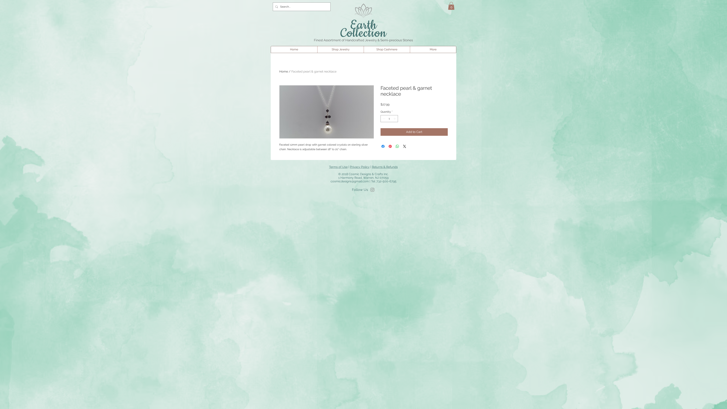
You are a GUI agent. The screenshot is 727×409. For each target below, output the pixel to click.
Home (283, 71)
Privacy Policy (360, 167)
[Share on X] (404, 146)
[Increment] (395, 118)
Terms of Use (338, 167)
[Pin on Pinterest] (390, 146)
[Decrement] (383, 118)
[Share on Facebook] (383, 146)
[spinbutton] (389, 118)
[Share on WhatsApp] (397, 146)
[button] (451, 6)
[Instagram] (372, 189)
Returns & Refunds (385, 167)
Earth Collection (363, 29)
